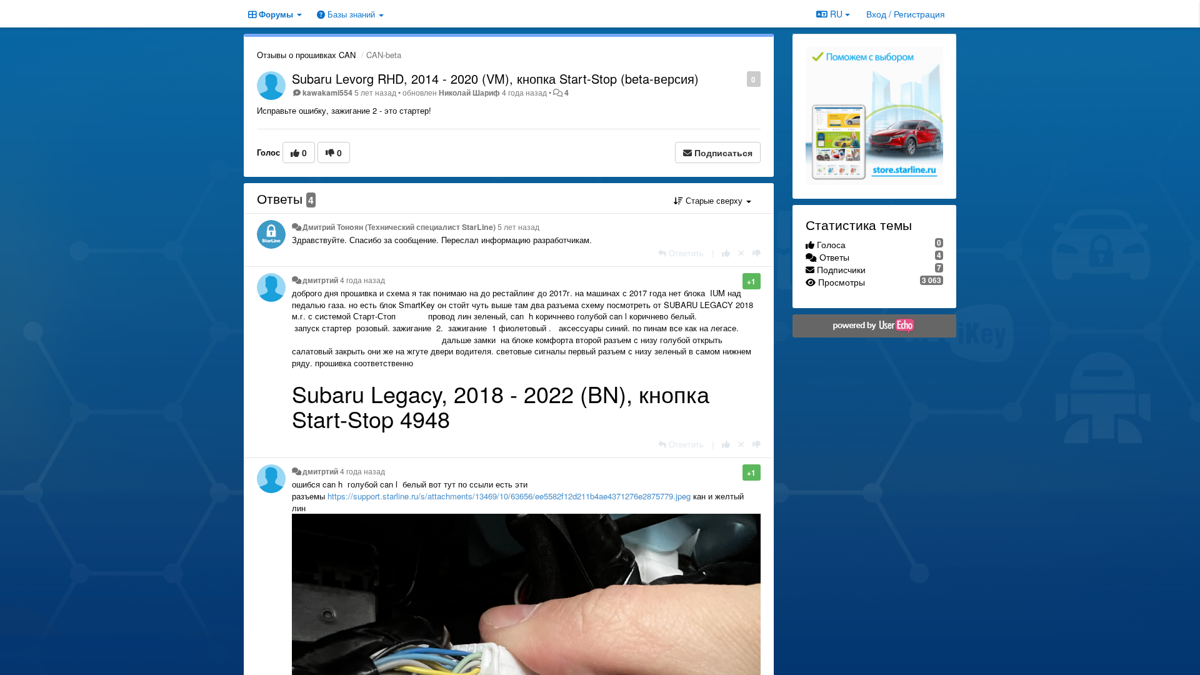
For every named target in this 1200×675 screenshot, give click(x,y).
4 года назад (362, 280)
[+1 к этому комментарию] (726, 253)
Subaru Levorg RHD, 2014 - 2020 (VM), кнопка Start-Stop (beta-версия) (495, 78)
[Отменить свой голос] (741, 253)
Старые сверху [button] (714, 200)
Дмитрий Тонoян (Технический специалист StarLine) (399, 226)
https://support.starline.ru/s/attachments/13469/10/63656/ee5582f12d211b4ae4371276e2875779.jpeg (509, 496)
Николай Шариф (469, 92)
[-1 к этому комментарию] (756, 253)
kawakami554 (327, 92)
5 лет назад (518, 226)
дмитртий (320, 280)
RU (836, 14)
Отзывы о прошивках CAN (306, 55)
